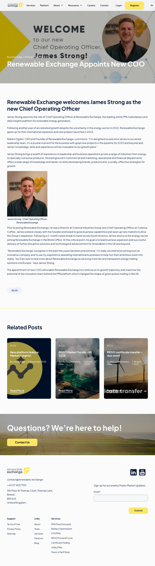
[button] (58, 5)
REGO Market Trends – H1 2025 (75, 354)
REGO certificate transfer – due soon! (125, 354)
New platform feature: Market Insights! (25, 354)
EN (151, 5)
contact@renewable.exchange (25, 479)
